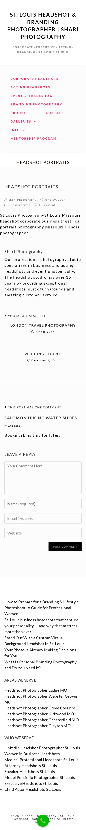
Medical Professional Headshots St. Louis (41, 759)
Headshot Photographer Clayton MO (37, 725)
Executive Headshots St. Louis (31, 783)
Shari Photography (23, 199)
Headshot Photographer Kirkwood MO (39, 713)
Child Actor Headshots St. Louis (32, 789)
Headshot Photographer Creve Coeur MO (41, 707)
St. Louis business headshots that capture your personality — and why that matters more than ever (41, 625)
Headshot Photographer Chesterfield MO (41, 719)
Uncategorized (20, 205)
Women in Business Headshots (32, 753)
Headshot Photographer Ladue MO (35, 690)
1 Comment (47, 205)
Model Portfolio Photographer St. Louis (39, 777)
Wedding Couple (43, 354)
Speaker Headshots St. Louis (29, 771)
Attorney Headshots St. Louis (30, 765)
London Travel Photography (43, 325)
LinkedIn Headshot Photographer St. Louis (42, 747)
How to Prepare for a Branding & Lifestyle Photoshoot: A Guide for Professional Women (41, 607)
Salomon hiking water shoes (40, 417)
